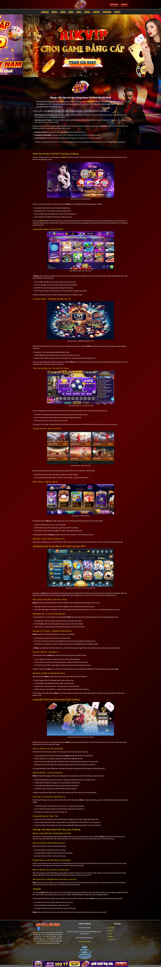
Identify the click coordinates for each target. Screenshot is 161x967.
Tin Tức (117, 12)
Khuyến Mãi (107, 12)
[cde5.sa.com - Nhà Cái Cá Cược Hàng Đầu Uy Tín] (80, 4)
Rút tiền (110, 931)
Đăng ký (110, 928)
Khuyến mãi (111, 937)
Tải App (87, 12)
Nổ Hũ (71, 12)
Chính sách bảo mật (84, 939)
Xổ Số (78, 12)
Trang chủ (45, 12)
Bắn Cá (54, 12)
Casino (63, 12)
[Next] (155, 45)
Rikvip (85, 99)
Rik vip (42, 218)
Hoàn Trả (96, 12)
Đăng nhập (111, 925)
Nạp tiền (110, 934)
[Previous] (5, 45)
